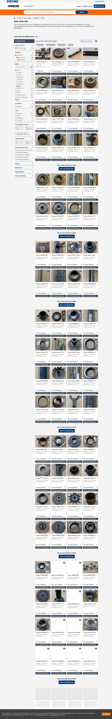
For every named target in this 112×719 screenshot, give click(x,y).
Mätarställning (19, 172)
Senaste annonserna (21, 147)
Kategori (17, 52)
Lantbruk (20, 18)
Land (16, 110)
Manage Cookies (41, 714)
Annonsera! (100, 6)
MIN (16, 127)
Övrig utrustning (20, 176)
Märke (17, 64)
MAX (26, 127)
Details (17, 163)
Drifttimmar (18, 167)
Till (25, 141)
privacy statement (54, 714)
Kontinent (18, 103)
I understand (106, 714)
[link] (43, 54)
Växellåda (36, 18)
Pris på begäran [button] (57, 71)
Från (16, 141)
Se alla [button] (18, 86)
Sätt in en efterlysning (66, 169)
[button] (24, 41)
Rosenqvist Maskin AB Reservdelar (60, 74)
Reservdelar (28, 18)
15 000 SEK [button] (39, 71)
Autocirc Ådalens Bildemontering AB (44, 74)
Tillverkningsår (19, 138)
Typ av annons (19, 45)
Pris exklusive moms (21, 124)
